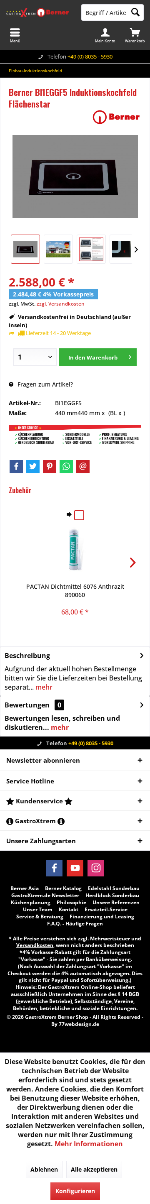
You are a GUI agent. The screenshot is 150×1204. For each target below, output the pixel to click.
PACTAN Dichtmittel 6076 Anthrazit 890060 (75, 590)
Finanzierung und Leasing (102, 916)
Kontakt (68, 909)
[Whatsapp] (66, 466)
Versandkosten (34, 945)
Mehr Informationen (89, 1143)
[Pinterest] (49, 466)
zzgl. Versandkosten (61, 303)
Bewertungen (27, 705)
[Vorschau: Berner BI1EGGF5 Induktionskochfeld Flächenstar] (25, 249)
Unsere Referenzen (116, 902)
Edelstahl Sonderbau (114, 888)
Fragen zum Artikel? (44, 384)
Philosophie (71, 902)
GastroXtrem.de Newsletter (45, 895)
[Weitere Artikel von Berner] (116, 117)
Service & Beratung (39, 916)
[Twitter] (33, 466)
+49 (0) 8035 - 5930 (90, 56)
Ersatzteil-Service (106, 909)
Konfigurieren (75, 1191)
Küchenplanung (30, 902)
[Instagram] (96, 868)
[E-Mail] (83, 466)
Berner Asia (24, 888)
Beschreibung (27, 655)
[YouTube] (75, 868)
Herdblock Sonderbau (112, 895)
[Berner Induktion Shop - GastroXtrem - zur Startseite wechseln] (37, 12)
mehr (43, 687)
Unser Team (37, 909)
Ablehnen (44, 1169)
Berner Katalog (63, 888)
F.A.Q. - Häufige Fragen (75, 923)
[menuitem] (135, 35)
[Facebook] (16, 466)
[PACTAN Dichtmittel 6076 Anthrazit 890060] (75, 549)
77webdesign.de (79, 1024)
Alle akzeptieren (94, 1169)
